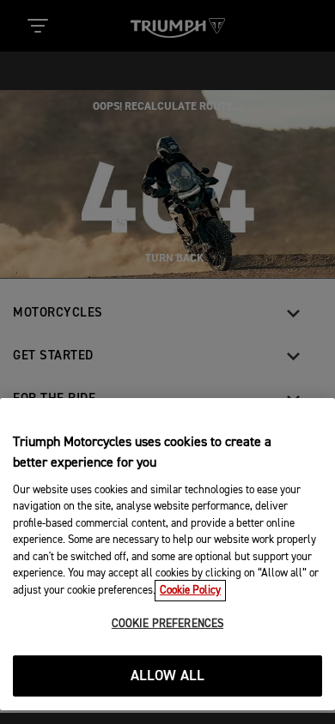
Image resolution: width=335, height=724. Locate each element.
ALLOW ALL (168, 676)
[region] (167, 554)
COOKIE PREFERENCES (167, 624)
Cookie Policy (190, 590)
